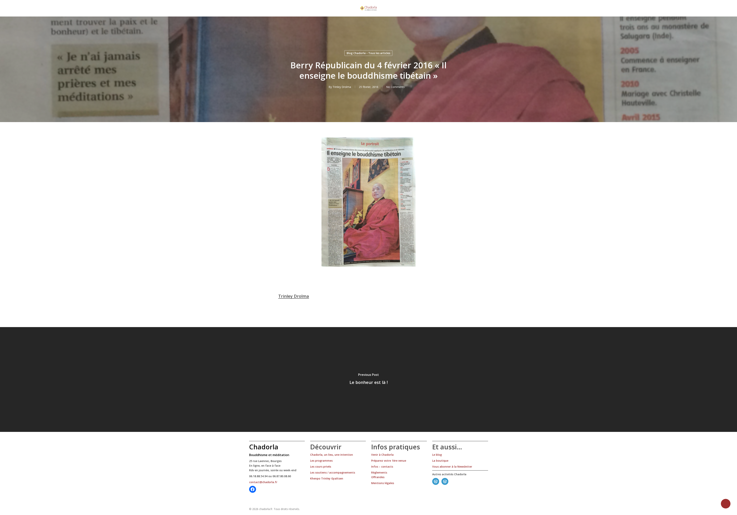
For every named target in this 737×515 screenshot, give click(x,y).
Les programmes (321, 460)
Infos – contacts (382, 466)
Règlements (379, 472)
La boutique (440, 460)
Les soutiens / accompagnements (332, 472)
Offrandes (377, 477)
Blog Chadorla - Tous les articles (368, 53)
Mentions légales (382, 483)
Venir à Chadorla (382, 454)
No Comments (395, 87)
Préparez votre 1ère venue (388, 460)
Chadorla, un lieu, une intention (331, 454)
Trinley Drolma (342, 87)
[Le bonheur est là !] (368, 379)
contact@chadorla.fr (263, 482)
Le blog (437, 454)
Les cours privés (320, 466)
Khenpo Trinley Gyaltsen (326, 478)
